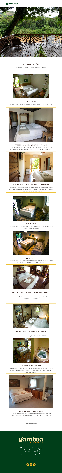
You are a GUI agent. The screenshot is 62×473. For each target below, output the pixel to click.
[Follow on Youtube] (34, 464)
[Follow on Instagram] (31, 464)
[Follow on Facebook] (27, 464)
